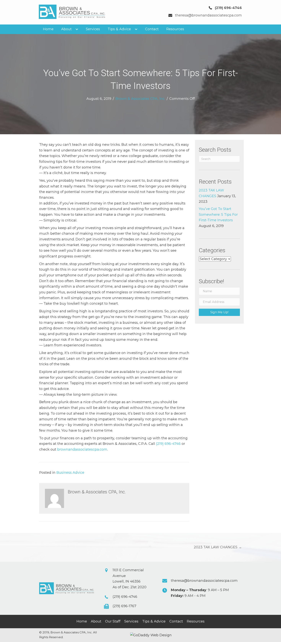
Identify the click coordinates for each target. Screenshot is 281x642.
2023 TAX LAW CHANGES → (218, 547)
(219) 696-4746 (168, 444)
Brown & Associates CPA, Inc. (140, 99)
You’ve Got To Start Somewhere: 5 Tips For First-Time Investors (218, 214)
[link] (48, 29)
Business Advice (70, 472)
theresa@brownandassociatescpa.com (208, 15)
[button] (219, 312)
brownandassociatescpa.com (82, 449)
